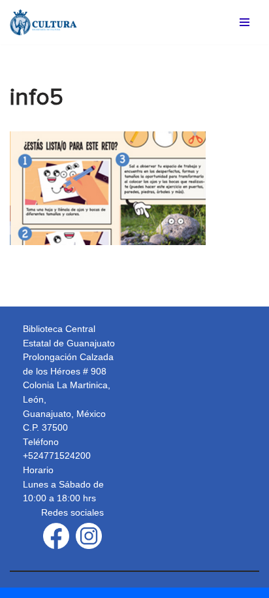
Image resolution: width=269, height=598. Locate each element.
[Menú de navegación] (244, 22)
